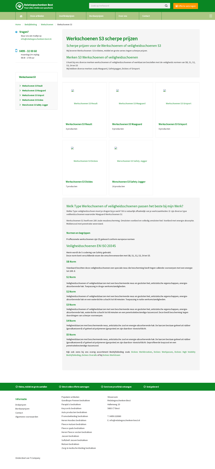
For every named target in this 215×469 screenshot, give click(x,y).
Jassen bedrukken (70, 436)
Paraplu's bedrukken (71, 404)
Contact (146, 16)
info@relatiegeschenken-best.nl (36, 39)
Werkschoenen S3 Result (32, 85)
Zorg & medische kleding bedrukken (79, 448)
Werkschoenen (47, 24)
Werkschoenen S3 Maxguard (34, 90)
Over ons (123, 16)
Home (18, 24)
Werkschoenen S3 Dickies (32, 100)
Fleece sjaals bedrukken (73, 428)
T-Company (35, 458)
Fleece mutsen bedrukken (74, 424)
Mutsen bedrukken (70, 444)
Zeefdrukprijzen (66, 16)
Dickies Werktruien (111, 355)
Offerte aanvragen (187, 6)
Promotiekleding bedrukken (75, 416)
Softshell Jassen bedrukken (75, 440)
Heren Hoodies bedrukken (74, 420)
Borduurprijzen (96, 16)
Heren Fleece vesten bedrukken (77, 432)
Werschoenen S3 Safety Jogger (35, 105)
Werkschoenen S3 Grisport (33, 95)
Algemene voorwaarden (26, 416)
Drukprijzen (20, 404)
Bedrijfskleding (31, 24)
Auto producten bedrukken (74, 412)
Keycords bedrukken (71, 408)
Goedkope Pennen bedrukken (76, 400)
